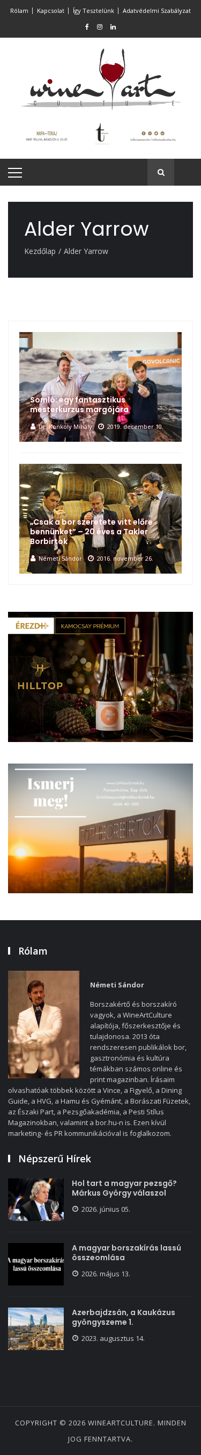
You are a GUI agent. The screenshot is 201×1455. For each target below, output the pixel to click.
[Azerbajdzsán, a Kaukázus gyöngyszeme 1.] (36, 1329)
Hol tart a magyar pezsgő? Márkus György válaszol (124, 1188)
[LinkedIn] (113, 27)
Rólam (19, 10)
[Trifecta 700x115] (100, 133)
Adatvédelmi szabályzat (157, 10)
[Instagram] (99, 27)
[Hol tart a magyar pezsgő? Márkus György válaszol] (36, 1199)
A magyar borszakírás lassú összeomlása (126, 1252)
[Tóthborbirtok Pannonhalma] (100, 829)
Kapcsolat (50, 10)
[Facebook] (87, 27)
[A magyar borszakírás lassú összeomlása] (36, 1264)
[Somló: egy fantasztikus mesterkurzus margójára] (100, 387)
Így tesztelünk (93, 10)
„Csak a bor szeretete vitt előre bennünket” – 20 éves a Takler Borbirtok (91, 531)
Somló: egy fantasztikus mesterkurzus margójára (79, 404)
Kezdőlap (40, 251)
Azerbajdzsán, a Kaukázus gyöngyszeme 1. (123, 1317)
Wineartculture (120, 1423)
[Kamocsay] (100, 677)
